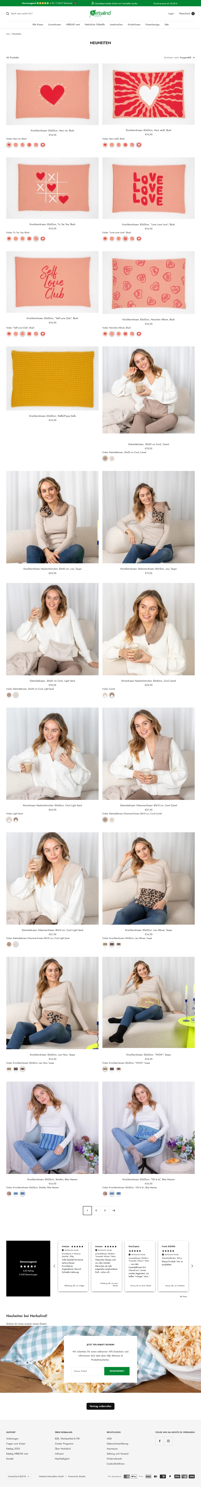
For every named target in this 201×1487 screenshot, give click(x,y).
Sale (167, 24)
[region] (123, 1266)
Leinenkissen (54, 24)
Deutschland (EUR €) (17, 1476)
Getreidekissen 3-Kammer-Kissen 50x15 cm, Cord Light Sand (52, 930)
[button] (54, 1266)
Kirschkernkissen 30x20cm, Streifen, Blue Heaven (52, 1179)
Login (171, 13)
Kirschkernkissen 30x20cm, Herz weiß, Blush (148, 130)
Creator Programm (64, 1443)
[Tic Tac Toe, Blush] (36, 145)
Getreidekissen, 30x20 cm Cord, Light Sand (52, 681)
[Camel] (112, 695)
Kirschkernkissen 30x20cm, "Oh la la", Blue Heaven (148, 1179)
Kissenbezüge (153, 24)
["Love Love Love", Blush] (29, 145)
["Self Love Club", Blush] (22, 145)
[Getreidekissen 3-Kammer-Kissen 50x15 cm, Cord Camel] (105, 819)
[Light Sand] (105, 695)
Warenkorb (186, 13)
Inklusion (59, 1453)
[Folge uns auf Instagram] (168, 1441)
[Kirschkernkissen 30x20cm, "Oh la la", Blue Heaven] (16, 1193)
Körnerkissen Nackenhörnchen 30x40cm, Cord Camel (148, 681)
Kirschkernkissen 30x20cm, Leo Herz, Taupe (52, 1054)
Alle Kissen (37, 24)
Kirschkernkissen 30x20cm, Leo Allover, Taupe (148, 930)
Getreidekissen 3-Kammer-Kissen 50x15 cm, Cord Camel (148, 805)
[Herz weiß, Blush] (43, 145)
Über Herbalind (63, 1448)
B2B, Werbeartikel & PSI (67, 1438)
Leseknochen (116, 24)
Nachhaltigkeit (62, 1458)
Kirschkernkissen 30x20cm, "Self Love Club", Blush (52, 318)
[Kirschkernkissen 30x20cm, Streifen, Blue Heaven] (22, 1193)
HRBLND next (73, 24)
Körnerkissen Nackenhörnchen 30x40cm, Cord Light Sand (52, 805)
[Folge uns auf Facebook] (159, 1441)
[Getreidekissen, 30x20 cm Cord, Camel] (105, 458)
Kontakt (10, 1458)
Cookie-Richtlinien (116, 1463)
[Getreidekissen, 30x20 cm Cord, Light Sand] (112, 458)
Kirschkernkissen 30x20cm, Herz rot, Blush (52, 130)
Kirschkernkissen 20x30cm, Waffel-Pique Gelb (52, 416)
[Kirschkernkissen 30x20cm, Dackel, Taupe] (9, 1193)
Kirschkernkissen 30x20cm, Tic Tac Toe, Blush (52, 224)
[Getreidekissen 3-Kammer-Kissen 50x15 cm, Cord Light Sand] (112, 819)
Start (8, 33)
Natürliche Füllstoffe (95, 24)
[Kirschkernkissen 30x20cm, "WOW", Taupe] (105, 944)
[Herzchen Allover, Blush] (16, 145)
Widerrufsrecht (114, 1458)
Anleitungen (12, 1438)
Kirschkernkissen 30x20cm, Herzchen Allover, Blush (148, 319)
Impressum (112, 1448)
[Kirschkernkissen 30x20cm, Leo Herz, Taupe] (118, 944)
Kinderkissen (134, 24)
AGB (109, 1438)
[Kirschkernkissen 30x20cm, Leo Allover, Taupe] (112, 944)
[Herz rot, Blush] (9, 145)
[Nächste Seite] (113, 1210)
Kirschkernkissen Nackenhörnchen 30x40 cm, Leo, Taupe (52, 569)
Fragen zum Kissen (15, 1443)
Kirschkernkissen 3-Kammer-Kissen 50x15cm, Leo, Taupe (148, 569)
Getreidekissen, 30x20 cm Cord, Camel (148, 444)
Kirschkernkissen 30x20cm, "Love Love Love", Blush (148, 224)
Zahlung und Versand (117, 1453)
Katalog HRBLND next (17, 1453)
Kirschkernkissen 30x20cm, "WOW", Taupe (148, 1054)
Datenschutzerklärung (117, 1443)
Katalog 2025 (13, 1448)
